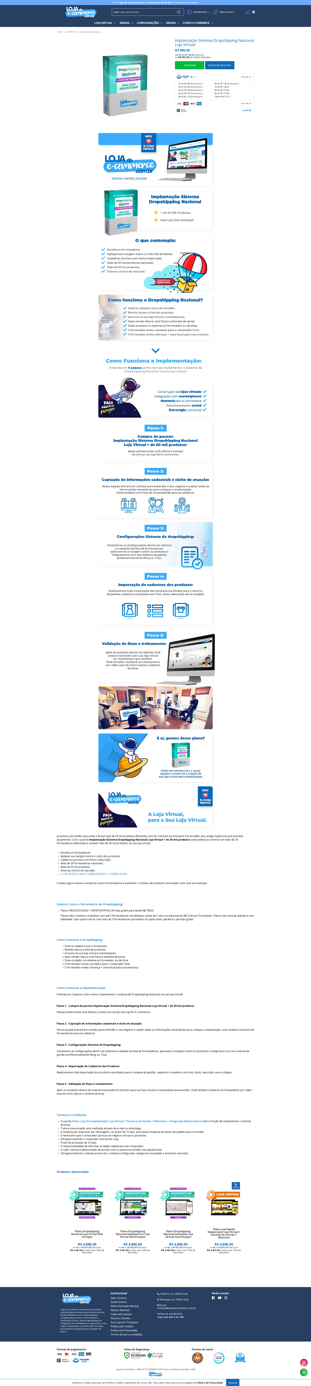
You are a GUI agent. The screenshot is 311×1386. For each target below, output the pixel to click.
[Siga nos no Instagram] (226, 1298)
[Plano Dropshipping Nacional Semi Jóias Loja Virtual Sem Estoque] (178, 1218)
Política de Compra (122, 1326)
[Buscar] (178, 12)
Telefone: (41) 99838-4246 (173, 1293)
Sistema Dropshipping (90, 31)
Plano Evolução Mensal (125, 1306)
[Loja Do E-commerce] (81, 12)
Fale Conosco (119, 1298)
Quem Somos (119, 1302)
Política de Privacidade (124, 1330)
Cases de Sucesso (121, 1314)
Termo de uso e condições (126, 1334)
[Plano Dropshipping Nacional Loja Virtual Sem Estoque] (87, 1218)
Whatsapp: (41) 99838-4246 (174, 1299)
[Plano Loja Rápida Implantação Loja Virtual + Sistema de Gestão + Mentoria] (224, 1218)
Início (60, 31)
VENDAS (71, 31)
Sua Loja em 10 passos (124, 1322)
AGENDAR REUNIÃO (219, 65)
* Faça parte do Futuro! (155, 2)
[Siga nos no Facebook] (213, 1298)
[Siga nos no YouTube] (219, 1298)
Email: (176, 1307)
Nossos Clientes (120, 1318)
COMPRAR (190, 65)
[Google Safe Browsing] (155, 1355)
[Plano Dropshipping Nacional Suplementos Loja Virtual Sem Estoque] (132, 1218)
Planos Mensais (120, 1310)
